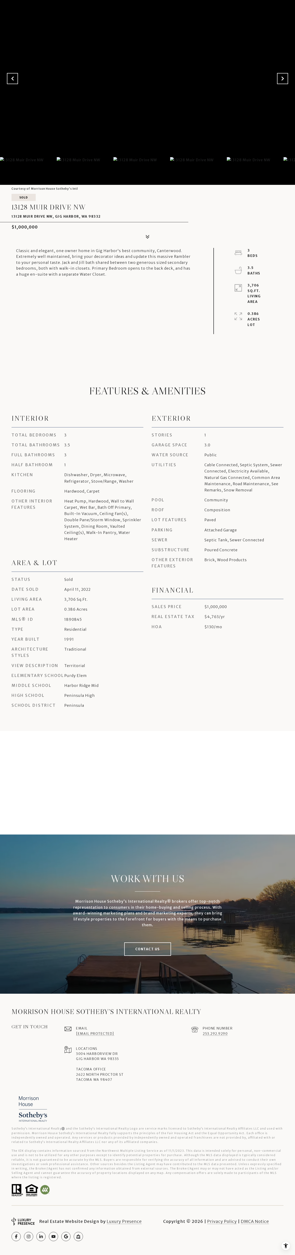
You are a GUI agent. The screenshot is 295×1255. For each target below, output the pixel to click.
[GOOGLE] (66, 1236)
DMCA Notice (255, 1221)
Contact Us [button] (147, 949)
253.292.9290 (215, 1034)
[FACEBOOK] (16, 1236)
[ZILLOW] (78, 1236)
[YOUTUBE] (53, 1236)
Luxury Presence (124, 1221)
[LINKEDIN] (41, 1236)
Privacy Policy (222, 1221)
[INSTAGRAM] (28, 1236)
